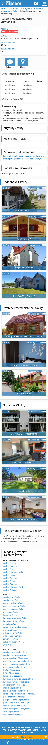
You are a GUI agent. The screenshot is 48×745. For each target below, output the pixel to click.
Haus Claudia (24, 491)
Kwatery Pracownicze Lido (24, 365)
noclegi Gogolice (10, 566)
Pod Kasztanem (24, 393)
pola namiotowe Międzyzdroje (16, 702)
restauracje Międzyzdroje (14, 705)
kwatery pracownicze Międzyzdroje (18, 679)
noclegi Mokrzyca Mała (13, 572)
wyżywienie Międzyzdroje (14, 667)
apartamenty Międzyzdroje (14, 655)
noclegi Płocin (9, 569)
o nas (35, 730)
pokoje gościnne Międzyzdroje (16, 700)
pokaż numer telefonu (10, 32)
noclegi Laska (9, 575)
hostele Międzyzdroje (12, 670)
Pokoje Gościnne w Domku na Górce (24, 336)
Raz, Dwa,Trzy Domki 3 (24, 296)
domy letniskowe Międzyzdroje (16, 658)
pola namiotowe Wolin (12, 636)
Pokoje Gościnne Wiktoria (24, 462)
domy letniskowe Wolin (13, 603)
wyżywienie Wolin (10, 612)
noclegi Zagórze (10, 581)
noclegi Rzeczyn (10, 578)
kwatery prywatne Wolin (13, 621)
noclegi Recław (9, 563)
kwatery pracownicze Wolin (14, 618)
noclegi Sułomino (10, 590)
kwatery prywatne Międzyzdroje (16, 682)
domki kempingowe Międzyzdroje (17, 661)
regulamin (40, 727)
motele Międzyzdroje (12, 688)
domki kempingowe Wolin (14, 606)
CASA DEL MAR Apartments (24, 433)
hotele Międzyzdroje (12, 673)
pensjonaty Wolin (10, 630)
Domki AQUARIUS (24, 210)
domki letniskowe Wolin (13, 609)
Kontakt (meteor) (24, 727)
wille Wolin (8, 645)
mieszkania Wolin (10, 624)
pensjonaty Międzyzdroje (14, 697)
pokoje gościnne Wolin (13, 633)
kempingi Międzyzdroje (13, 676)
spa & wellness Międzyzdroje (15, 691)
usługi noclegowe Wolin (13, 642)
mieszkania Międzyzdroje (14, 685)
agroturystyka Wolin (11, 597)
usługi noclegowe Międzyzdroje (16, 708)
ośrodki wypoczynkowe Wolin (15, 627)
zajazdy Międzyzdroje (12, 714)
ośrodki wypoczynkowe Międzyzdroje (19, 694)
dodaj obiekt (28, 732)
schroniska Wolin (10, 639)
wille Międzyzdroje (11, 711)
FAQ (5, 730)
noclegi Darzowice (11, 584)
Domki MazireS (24, 239)
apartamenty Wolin (11, 600)
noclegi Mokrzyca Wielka (13, 587)
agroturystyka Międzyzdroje (15, 652)
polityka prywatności (19, 730)
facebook (9, 727)
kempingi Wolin (10, 615)
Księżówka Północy (24, 267)
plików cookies (26, 737)
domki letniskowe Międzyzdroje (16, 664)
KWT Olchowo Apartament (24, 519)
